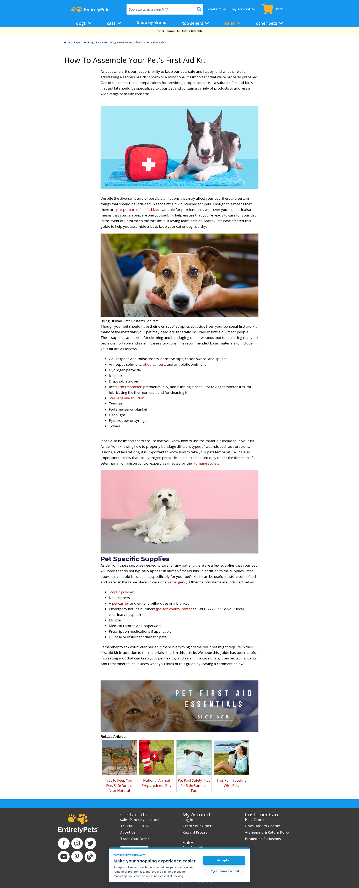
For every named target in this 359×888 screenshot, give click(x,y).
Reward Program (196, 832)
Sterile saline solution (126, 398)
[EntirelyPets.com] (90, 9)
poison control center (174, 608)
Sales (230, 23)
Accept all (224, 860)
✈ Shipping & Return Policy (267, 832)
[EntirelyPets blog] (90, 856)
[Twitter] (90, 843)
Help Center (255, 819)
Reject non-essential (224, 871)
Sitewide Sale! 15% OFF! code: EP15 (179, 31)
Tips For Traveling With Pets (231, 783)
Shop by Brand (152, 22)
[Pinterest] (77, 856)
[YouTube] (64, 856)
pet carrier (120, 603)
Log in (188, 819)
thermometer (130, 386)
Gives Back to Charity (262, 826)
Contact (215, 9)
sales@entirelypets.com (139, 819)
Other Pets (267, 23)
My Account (241, 9)
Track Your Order (134, 838)
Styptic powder (121, 592)
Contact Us (133, 814)
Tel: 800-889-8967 (135, 826)
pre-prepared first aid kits (137, 209)
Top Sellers (193, 23)
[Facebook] (64, 843)
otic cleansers (154, 364)
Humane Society (206, 463)
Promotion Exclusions (263, 838)
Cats (112, 23)
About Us (128, 832)
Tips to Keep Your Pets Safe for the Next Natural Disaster (119, 788)
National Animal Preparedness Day (157, 783)
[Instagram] (77, 843)
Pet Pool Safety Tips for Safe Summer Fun (194, 785)
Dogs (81, 23)
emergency (179, 582)
